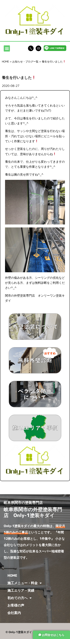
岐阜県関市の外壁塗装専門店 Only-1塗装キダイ (33, 512)
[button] (7, 48)
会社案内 (14, 612)
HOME (5, 61)
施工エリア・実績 (20, 590)
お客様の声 (15, 605)
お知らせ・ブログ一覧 (25, 61)
